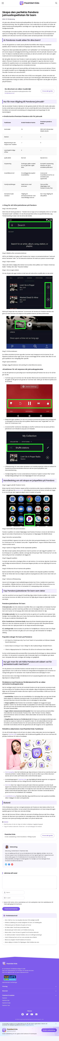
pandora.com (19, 490)
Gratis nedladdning (49, 1030)
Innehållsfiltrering (10, 796)
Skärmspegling (9, 772)
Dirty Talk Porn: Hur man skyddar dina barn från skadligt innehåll (22, 920)
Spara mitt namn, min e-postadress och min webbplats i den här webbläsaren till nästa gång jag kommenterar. (28, 903)
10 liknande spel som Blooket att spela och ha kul (18, 925)
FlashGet (4, 998)
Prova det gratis (47, 91)
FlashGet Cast (6, 1005)
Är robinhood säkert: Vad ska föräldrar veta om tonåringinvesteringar (23, 935)
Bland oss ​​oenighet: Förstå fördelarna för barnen (18, 940)
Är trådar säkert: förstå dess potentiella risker (17, 927)
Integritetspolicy (29, 1025)
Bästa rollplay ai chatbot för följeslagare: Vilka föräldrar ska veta (22, 942)
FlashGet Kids (12, 734)
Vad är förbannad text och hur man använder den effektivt (21, 937)
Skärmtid (8, 785)
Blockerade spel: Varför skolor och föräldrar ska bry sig (19, 930)
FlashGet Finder (6, 1003)
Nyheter (6, 822)
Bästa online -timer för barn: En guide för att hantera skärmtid (21, 932)
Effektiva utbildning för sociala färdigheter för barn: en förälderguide (23, 922)
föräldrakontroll (9, 93)
